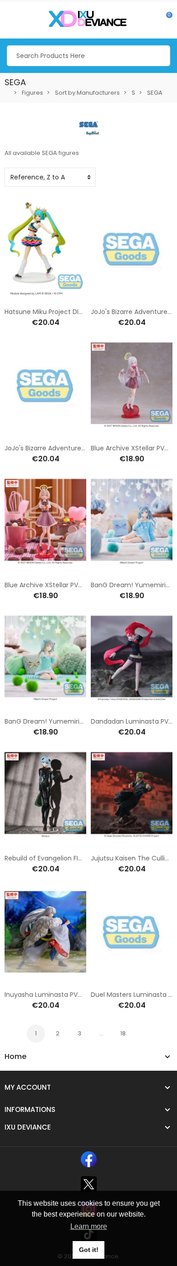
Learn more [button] (88, 1226)
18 (123, 1033)
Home (15, 1057)
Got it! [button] (88, 1249)
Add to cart (17, 296)
